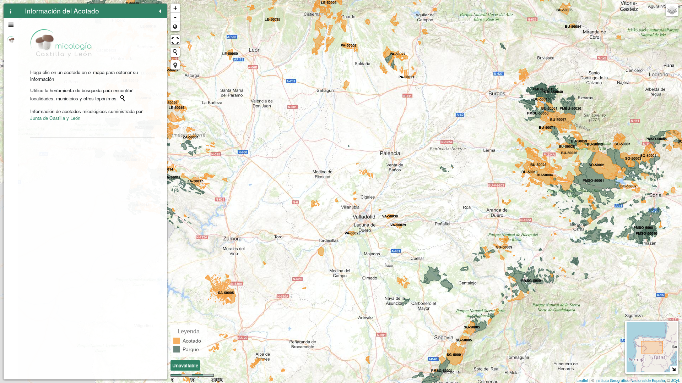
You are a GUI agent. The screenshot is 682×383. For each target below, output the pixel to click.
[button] (175, 65)
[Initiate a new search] (122, 98)
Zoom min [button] (175, 26)
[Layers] (672, 10)
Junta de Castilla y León (55, 118)
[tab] (11, 11)
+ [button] (175, 8)
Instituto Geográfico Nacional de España (630, 380)
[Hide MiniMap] (673, 369)
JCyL (675, 380)
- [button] (175, 17)
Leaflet (582, 380)
